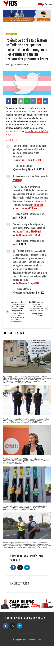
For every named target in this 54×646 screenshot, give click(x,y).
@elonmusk (37, 204)
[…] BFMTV (11, 140)
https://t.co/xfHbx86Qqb (28, 231)
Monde (8, 34)
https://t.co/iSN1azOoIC (30, 160)
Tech (14, 34)
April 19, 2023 (19, 217)
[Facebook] (13, 567)
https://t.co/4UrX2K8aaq (25, 208)
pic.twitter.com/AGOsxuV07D (26, 235)
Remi (8, 65)
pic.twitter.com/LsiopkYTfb (25, 283)
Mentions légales (34, 640)
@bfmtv (16, 179)
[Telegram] (27, 567)
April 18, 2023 (37, 169)
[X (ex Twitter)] (20, 567)
